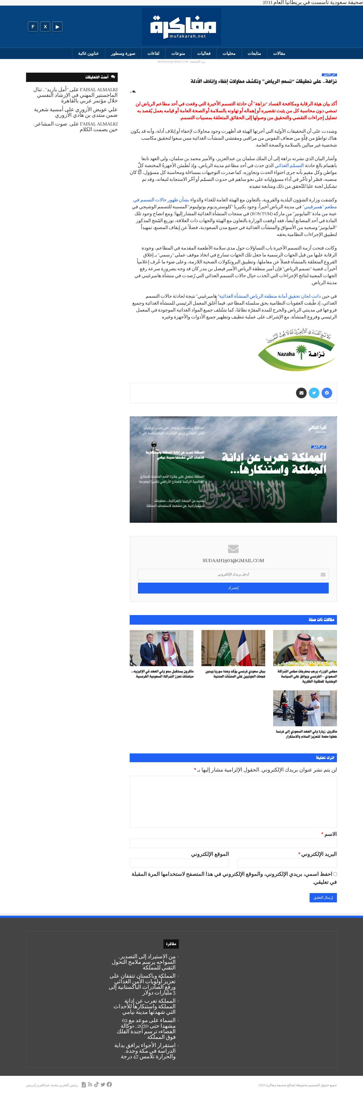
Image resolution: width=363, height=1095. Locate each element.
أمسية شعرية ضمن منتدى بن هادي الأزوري (76, 113)
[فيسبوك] (327, 393)
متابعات (254, 53)
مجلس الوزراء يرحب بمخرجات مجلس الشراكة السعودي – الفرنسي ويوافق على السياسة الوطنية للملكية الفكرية (307, 676)
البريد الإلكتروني (317, 854)
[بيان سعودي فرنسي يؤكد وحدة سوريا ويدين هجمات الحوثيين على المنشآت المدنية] (233, 648)
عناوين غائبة (88, 53)
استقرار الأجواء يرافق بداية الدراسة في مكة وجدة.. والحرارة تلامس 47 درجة (145, 1051)
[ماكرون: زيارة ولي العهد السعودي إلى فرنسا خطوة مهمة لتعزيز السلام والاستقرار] (305, 708)
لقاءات (153, 53)
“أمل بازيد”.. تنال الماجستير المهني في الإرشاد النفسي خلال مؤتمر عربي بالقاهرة (75, 95)
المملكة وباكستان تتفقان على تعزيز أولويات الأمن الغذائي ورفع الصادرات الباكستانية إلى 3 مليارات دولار (142, 984)
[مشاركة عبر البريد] (301, 393)
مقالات (279, 53)
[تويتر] (314, 393)
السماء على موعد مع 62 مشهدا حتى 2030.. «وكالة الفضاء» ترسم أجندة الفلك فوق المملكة (146, 1029)
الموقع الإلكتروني (210, 854)
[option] (233, 469)
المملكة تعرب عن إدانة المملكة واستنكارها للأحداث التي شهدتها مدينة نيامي (274, 463)
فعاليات (204, 53)
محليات (229, 53)
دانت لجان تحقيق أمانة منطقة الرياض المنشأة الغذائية (270, 296)
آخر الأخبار (329, 74)
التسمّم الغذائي (289, 166)
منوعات (178, 53)
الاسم (329, 834)
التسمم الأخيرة (221, 104)
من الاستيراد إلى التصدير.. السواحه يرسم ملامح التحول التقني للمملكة (144, 962)
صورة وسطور (123, 53)
